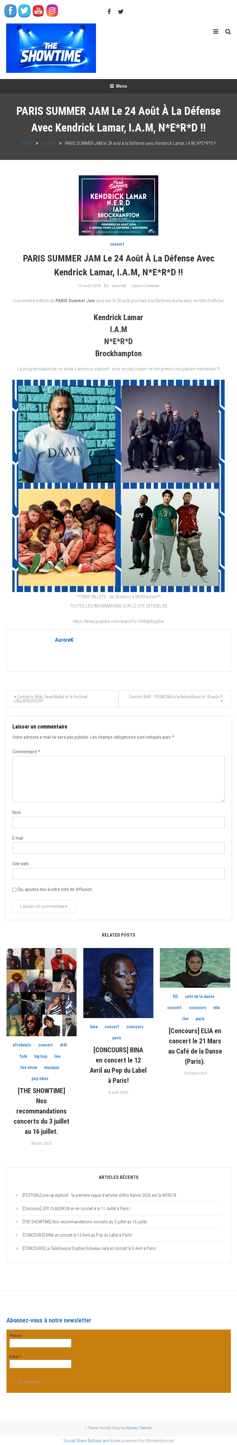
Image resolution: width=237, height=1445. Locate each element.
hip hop (40, 1056)
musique (51, 1067)
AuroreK (119, 285)
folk (23, 1056)
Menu (121, 86)
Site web (20, 864)
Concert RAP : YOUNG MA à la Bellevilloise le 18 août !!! (176, 696)
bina (94, 1026)
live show (28, 1067)
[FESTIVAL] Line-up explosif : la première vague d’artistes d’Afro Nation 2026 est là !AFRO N (99, 1195)
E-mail (17, 838)
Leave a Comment (145, 285)
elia (216, 1007)
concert (117, 244)
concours (134, 1026)
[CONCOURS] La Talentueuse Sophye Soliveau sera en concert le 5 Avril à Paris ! (90, 1248)
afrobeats (22, 1044)
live (57, 1056)
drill (63, 1044)
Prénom (16, 1335)
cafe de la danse (199, 996)
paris (116, 1037)
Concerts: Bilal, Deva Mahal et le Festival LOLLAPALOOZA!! (50, 698)
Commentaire (26, 751)
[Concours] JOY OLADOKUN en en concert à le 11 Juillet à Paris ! (77, 1208)
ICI (165, 606)
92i (175, 996)
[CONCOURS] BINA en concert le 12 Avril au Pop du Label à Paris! (77, 1235)
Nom (16, 812)
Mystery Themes (139, 1428)
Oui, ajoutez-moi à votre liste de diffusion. (54, 889)
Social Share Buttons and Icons (92, 1440)
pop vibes (39, 1078)
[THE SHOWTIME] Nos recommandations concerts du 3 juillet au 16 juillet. (41, 1111)
